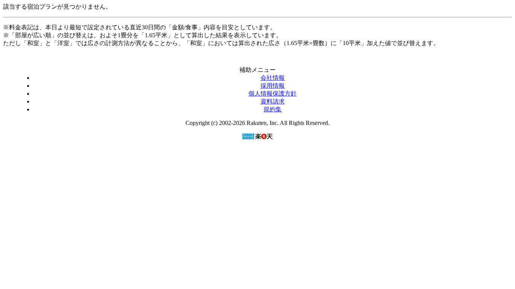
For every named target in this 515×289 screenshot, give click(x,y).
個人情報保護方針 (272, 93)
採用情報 (273, 85)
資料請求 (273, 101)
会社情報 (273, 78)
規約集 (273, 109)
